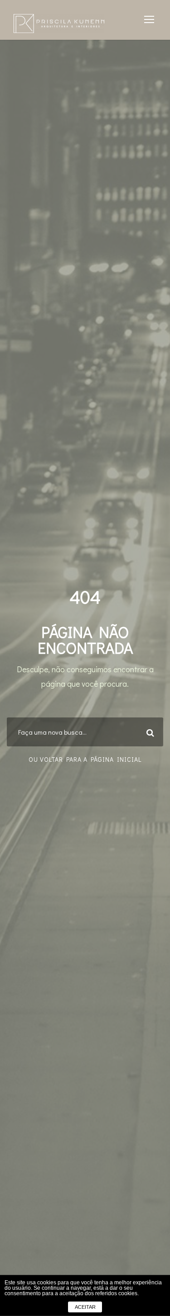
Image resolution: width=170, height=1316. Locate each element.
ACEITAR (85, 1307)
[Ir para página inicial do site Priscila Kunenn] (59, 22)
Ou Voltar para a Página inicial (85, 759)
